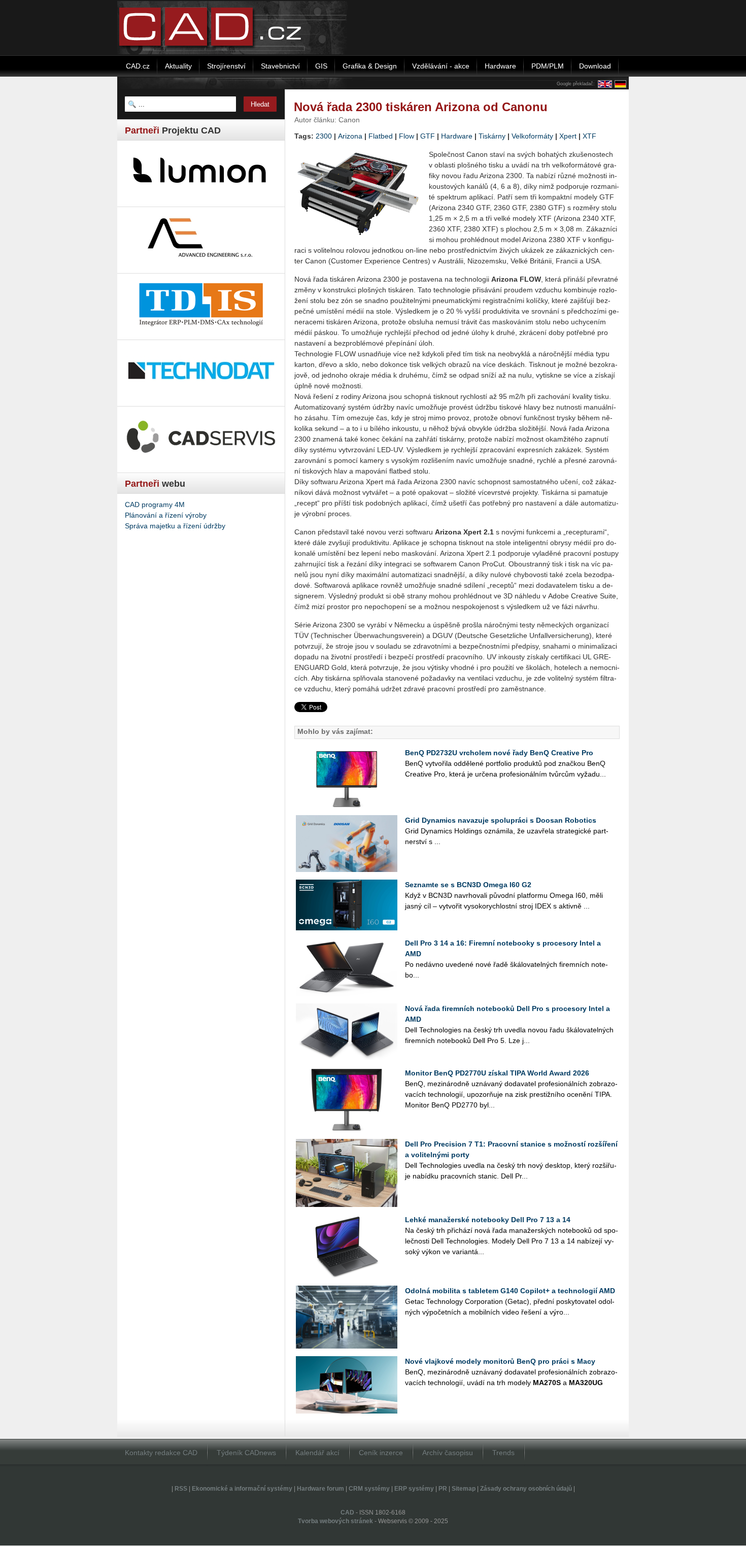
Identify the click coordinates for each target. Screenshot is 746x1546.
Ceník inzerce (381, 1453)
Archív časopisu (447, 1453)
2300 (324, 136)
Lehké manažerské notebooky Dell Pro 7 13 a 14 (487, 1220)
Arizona (350, 136)
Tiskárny (492, 136)
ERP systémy (414, 1488)
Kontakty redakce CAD (161, 1453)
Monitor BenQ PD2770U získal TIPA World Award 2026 (497, 1073)
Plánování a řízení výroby (166, 515)
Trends (503, 1453)
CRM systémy (369, 1488)
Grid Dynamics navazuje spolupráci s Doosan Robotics (500, 820)
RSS (181, 1488)
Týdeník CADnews (246, 1453)
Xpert (568, 136)
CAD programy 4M (155, 504)
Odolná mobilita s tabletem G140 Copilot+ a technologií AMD (510, 1291)
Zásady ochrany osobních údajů (526, 1488)
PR (442, 1488)
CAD (347, 1512)
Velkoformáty (532, 136)
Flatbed (380, 136)
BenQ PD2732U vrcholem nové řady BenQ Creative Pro (499, 753)
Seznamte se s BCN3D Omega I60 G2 (468, 885)
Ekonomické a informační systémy (242, 1488)
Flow (406, 136)
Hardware (456, 136)
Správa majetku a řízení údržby (175, 526)
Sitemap (464, 1488)
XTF (589, 136)
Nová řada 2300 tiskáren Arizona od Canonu (421, 107)
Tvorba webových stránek (335, 1521)
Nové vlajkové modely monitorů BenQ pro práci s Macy (500, 1361)
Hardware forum (320, 1488)
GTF (427, 136)
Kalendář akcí (317, 1453)
